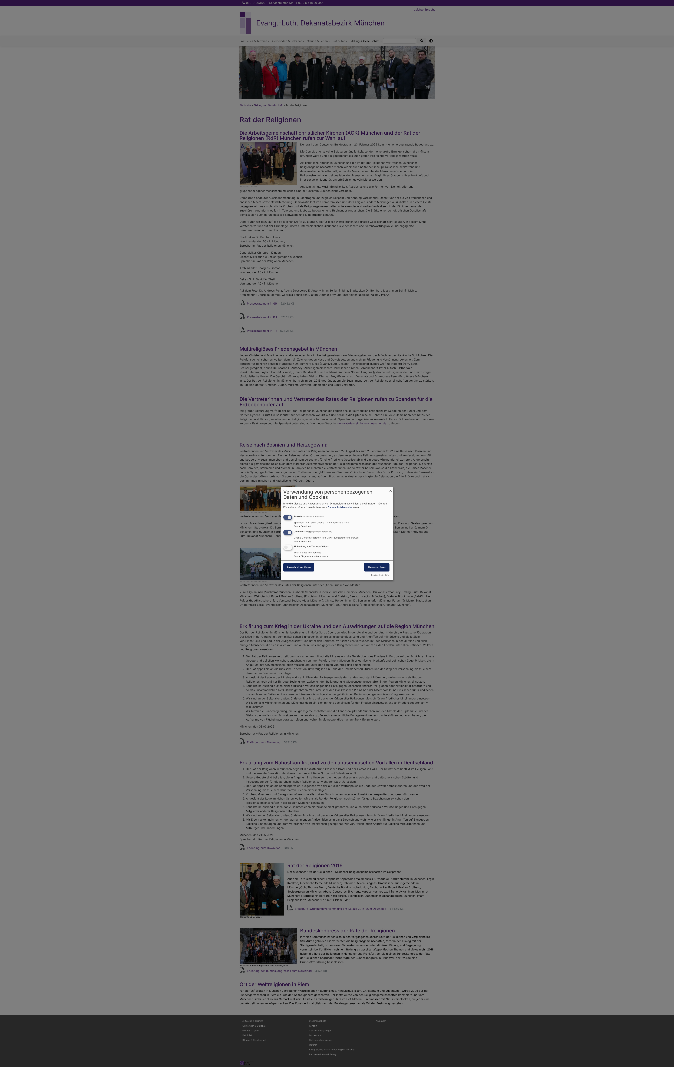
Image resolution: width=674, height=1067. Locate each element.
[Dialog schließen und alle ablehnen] (390, 489)
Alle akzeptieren (377, 567)
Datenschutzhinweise (340, 507)
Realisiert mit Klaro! (380, 575)
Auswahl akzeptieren (299, 567)
